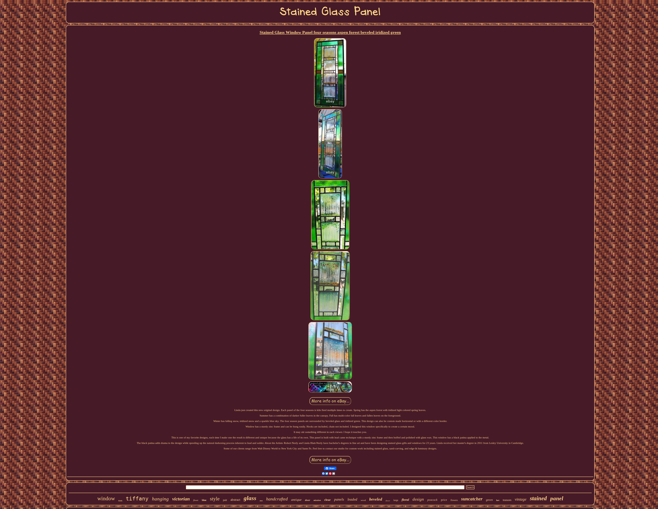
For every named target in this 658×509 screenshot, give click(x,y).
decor (388, 501)
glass (250, 498)
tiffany (137, 498)
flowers (454, 500)
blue (204, 500)
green (489, 499)
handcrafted (277, 498)
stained (538, 498)
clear (327, 499)
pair (225, 500)
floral (405, 499)
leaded (352, 499)
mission (317, 500)
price (444, 499)
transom (507, 500)
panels (339, 499)
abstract (235, 499)
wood (363, 500)
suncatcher (472, 498)
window (106, 498)
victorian (181, 498)
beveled (375, 499)
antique (296, 499)
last (497, 500)
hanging (160, 498)
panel (556, 498)
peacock (432, 499)
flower (195, 500)
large (395, 500)
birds (120, 501)
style (215, 498)
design (418, 499)
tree (261, 501)
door (307, 500)
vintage (520, 499)
